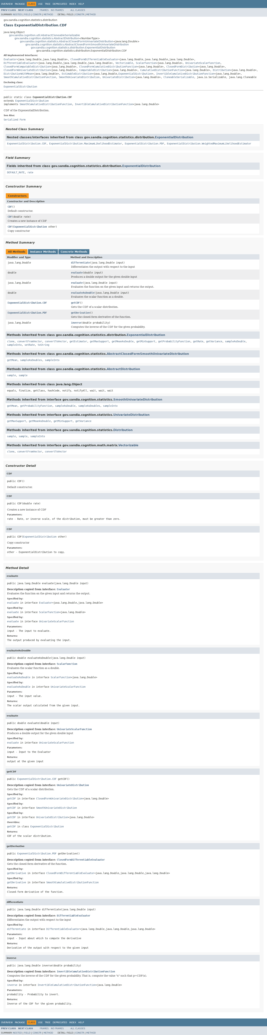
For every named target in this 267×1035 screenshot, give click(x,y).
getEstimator (78, 341)
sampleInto (14, 344)
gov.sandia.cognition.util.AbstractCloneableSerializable (44, 35)
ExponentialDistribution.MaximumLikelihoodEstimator (85, 143)
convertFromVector (29, 341)
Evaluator (10, 59)
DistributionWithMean (18, 73)
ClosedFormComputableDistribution (27, 66)
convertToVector (56, 341)
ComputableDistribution (95, 70)
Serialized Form (14, 119)
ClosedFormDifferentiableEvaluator (94, 59)
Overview (7, 4)
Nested (17, 14)
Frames (44, 10)
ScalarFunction (146, 63)
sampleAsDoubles (31, 360)
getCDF (75, 302)
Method (48, 14)
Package (20, 4)
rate (30, 172)
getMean (12, 360)
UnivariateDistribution (118, 77)
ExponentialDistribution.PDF (144, 143)
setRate (30, 344)
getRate (198, 341)
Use (40, 4)
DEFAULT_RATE (16, 172)
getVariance (214, 341)
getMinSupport (145, 341)
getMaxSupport (99, 341)
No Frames (57, 10)
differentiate (80, 262)
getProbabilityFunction (174, 341)
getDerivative (80, 312)
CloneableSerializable (178, 77)
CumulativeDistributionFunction (162, 70)
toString (43, 344)
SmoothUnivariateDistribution (79, 77)
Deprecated (60, 4)
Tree (47, 4)
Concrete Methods (74, 251)
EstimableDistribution (77, 73)
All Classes (77, 10)
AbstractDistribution (123, 369)
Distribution (221, 70)
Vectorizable (124, 63)
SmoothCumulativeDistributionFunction (30, 77)
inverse (76, 322)
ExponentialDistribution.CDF (26, 143)
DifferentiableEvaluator (20, 63)
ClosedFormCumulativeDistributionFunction (108, 66)
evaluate (77, 272)
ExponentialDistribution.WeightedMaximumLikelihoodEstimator (209, 143)
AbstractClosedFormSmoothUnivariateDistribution (148, 354)
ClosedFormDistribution (182, 66)
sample (11, 375)
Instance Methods (43, 251)
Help (81, 4)
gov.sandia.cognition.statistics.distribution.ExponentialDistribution (73, 47)
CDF (10, 206)
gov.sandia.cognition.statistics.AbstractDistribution (47, 38)
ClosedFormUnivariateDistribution (27, 70)
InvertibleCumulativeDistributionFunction (185, 73)
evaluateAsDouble (82, 292)
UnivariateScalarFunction (202, 63)
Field (27, 14)
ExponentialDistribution (135, 73)
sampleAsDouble (235, 341)
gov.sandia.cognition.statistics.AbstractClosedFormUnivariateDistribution (66, 41)
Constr (37, 14)
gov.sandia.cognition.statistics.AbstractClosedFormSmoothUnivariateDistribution (77, 44)
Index (72, 4)
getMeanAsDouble (123, 341)
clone (10, 341)
